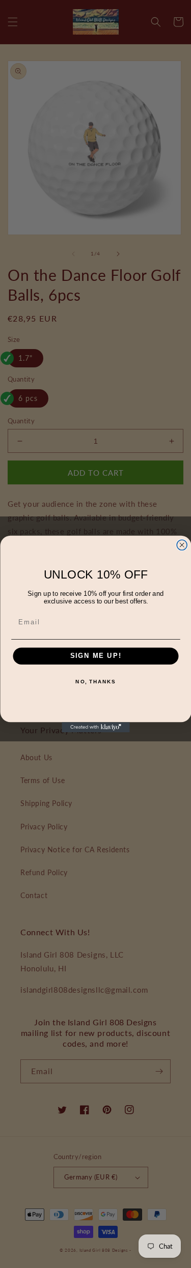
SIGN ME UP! (95, 655)
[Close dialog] (182, 545)
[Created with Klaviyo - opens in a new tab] (95, 727)
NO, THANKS (95, 682)
